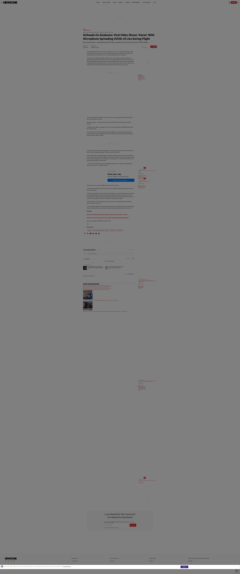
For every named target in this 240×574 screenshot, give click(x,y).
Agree (184, 566)
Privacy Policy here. (67, 566)
